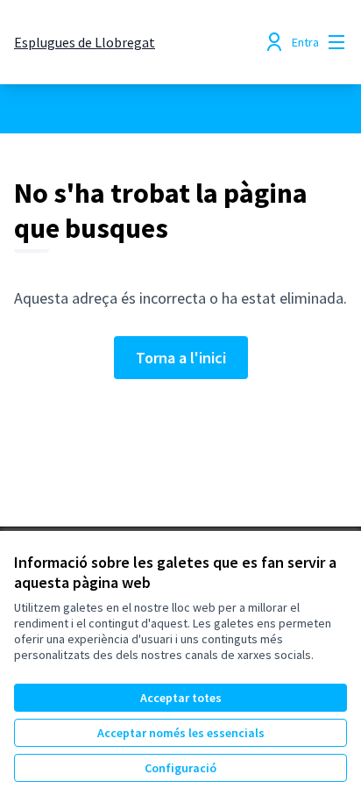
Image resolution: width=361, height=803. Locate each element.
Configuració (180, 768)
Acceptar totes (181, 698)
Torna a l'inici (181, 358)
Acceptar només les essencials (181, 733)
